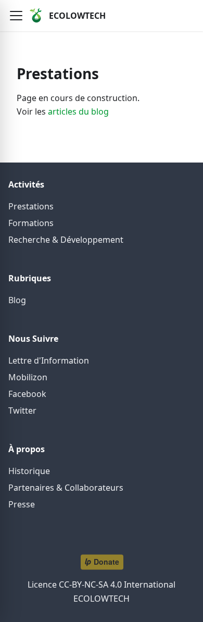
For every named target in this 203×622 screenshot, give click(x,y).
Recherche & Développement (65, 239)
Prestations (31, 206)
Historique (29, 471)
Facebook (27, 394)
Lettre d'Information (48, 360)
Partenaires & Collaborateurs (65, 487)
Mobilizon (27, 377)
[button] (16, 15)
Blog (17, 300)
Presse (21, 504)
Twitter (22, 410)
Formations (31, 223)
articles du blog (78, 111)
